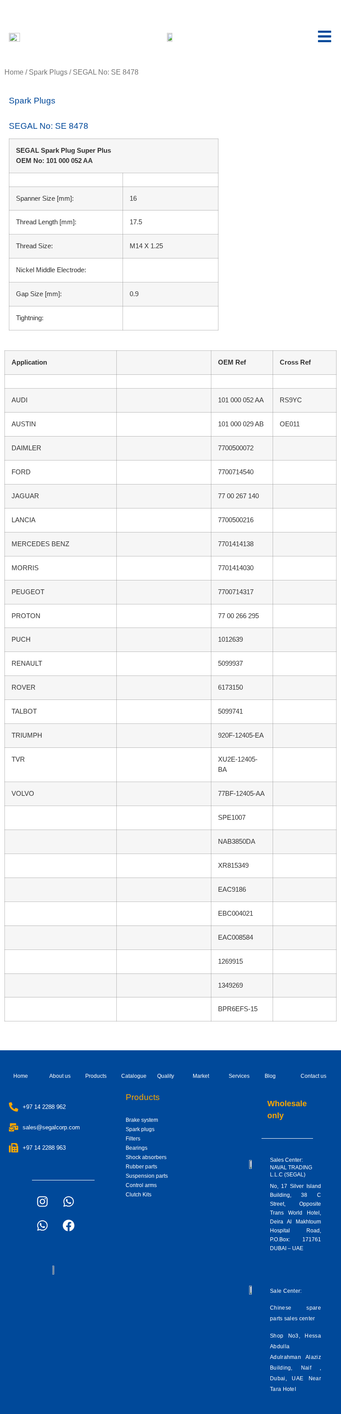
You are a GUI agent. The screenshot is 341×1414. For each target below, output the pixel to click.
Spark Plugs (48, 72)
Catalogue (134, 1076)
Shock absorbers (146, 1157)
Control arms (141, 1185)
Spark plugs (140, 1129)
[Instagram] (42, 1201)
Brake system (142, 1120)
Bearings (136, 1148)
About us (60, 1076)
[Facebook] (68, 1225)
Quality (165, 1076)
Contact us (313, 1076)
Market (201, 1076)
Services (239, 1076)
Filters (133, 1139)
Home (14, 72)
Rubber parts (141, 1167)
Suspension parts (147, 1176)
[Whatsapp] (68, 1201)
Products (96, 1076)
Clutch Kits (138, 1195)
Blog (270, 1076)
